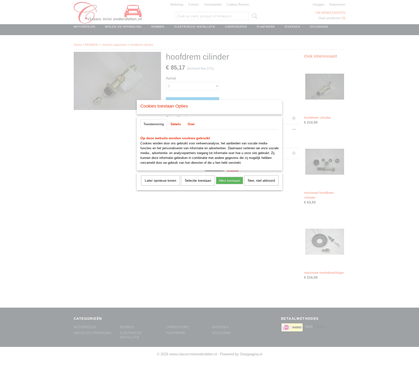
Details (176, 124)
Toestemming (154, 124)
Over (191, 124)
